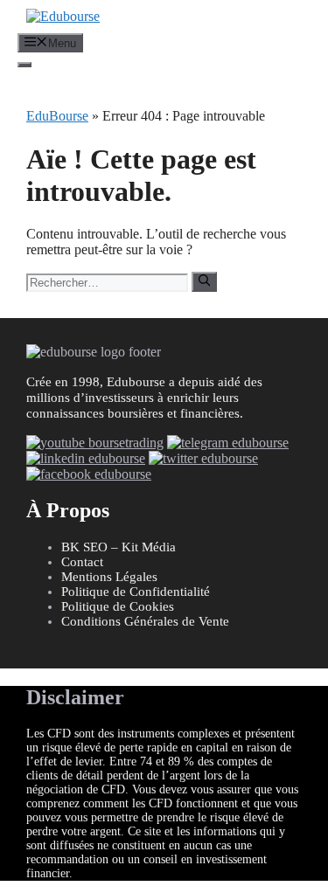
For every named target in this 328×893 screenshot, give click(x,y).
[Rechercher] (204, 281)
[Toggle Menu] (24, 64)
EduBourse (57, 115)
